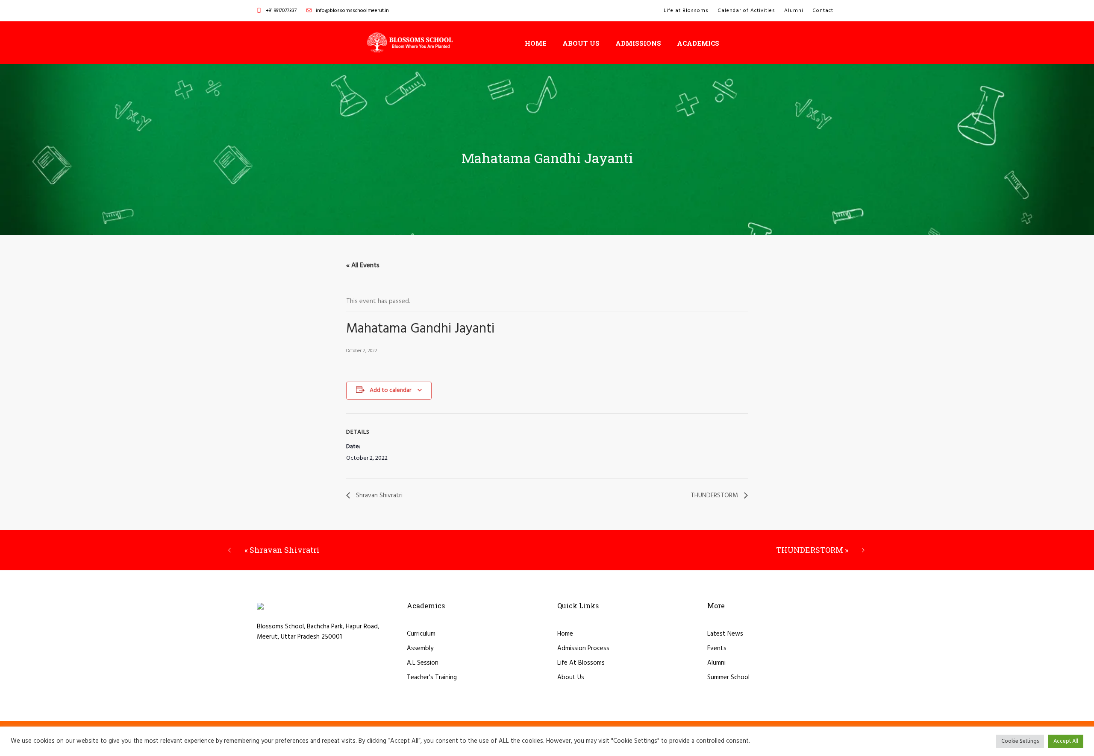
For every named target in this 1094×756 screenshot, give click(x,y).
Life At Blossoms (581, 663)
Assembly (420, 648)
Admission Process (583, 648)
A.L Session (422, 663)
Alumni (716, 663)
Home (565, 634)
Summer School (728, 677)
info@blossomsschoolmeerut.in (352, 10)
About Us (570, 677)
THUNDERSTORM (715, 495)
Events (716, 648)
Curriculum (421, 634)
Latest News (725, 634)
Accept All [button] (1065, 741)
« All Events (362, 265)
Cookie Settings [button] (1020, 741)
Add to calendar (390, 390)
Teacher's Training (432, 677)
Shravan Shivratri (378, 495)
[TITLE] (410, 42)
